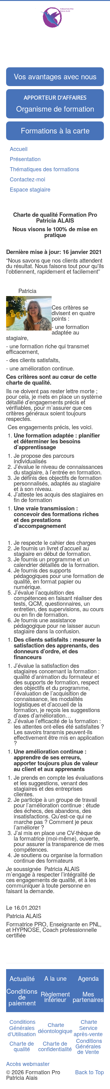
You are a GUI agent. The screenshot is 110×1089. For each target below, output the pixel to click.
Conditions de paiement (22, 996)
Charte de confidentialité (55, 1046)
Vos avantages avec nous (55, 76)
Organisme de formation (55, 108)
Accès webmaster (28, 1063)
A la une (55, 978)
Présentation (25, 159)
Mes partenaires (88, 996)
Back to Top (89, 1072)
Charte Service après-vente (88, 1028)
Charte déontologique (55, 1028)
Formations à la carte (55, 130)
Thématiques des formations (44, 169)
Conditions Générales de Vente (88, 1045)
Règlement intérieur (55, 996)
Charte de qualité (21, 1046)
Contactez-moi (27, 179)
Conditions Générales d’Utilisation (22, 1028)
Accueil (19, 148)
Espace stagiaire (30, 189)
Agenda (88, 978)
